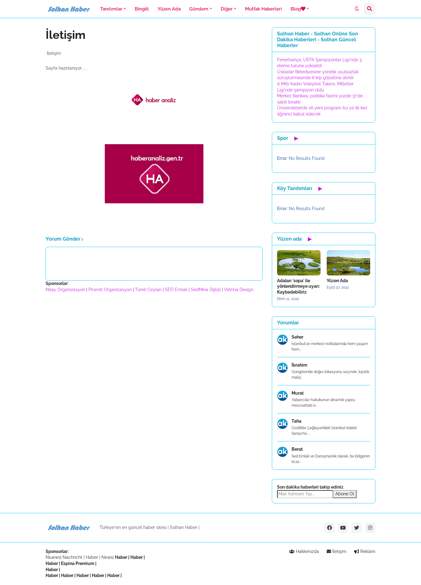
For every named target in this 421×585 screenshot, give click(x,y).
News (107, 557)
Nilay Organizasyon (65, 289)
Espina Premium (77, 563)
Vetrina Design (238, 289)
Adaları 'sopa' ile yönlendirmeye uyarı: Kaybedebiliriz (298, 286)
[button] (357, 9)
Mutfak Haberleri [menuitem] (263, 9)
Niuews (53, 557)
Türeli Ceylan (148, 289)
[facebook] (329, 527)
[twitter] (356, 527)
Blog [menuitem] (296, 9)
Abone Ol (344, 493)
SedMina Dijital (206, 289)
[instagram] (370, 527)
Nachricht (73, 557)
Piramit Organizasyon (110, 289)
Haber (92, 557)
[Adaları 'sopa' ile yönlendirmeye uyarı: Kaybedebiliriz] (299, 262)
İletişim (338, 551)
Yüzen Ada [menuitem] (169, 9)
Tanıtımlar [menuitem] (111, 9)
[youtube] (343, 527)
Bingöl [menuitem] (142, 9)
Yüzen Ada (337, 280)
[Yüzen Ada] (348, 262)
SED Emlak (176, 289)
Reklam (367, 551)
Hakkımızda (307, 551)
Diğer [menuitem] (227, 9)
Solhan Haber (183, 527)
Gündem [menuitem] (198, 9)
